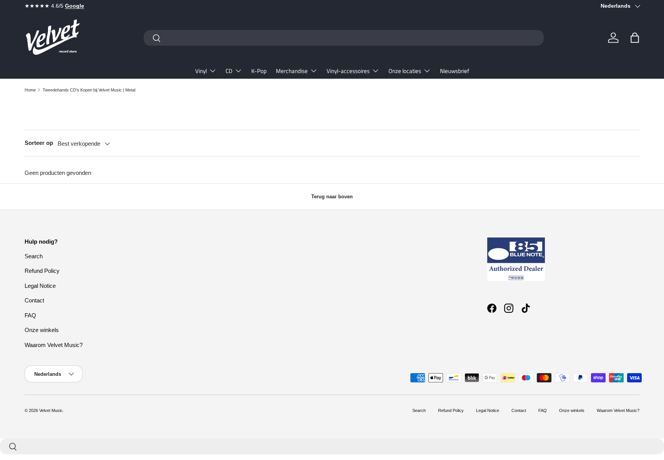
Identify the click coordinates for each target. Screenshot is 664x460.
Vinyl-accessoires (348, 70)
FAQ (30, 315)
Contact (34, 300)
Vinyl (201, 70)
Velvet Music (51, 410)
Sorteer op (39, 142)
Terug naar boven (332, 196)
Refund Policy (42, 270)
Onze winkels (42, 330)
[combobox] (344, 38)
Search (34, 256)
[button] (634, 37)
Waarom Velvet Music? (54, 345)
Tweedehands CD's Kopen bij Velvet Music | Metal (89, 90)
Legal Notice (40, 285)
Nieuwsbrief (454, 70)
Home (30, 90)
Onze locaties (404, 70)
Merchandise (292, 70)
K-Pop (259, 70)
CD (229, 70)
